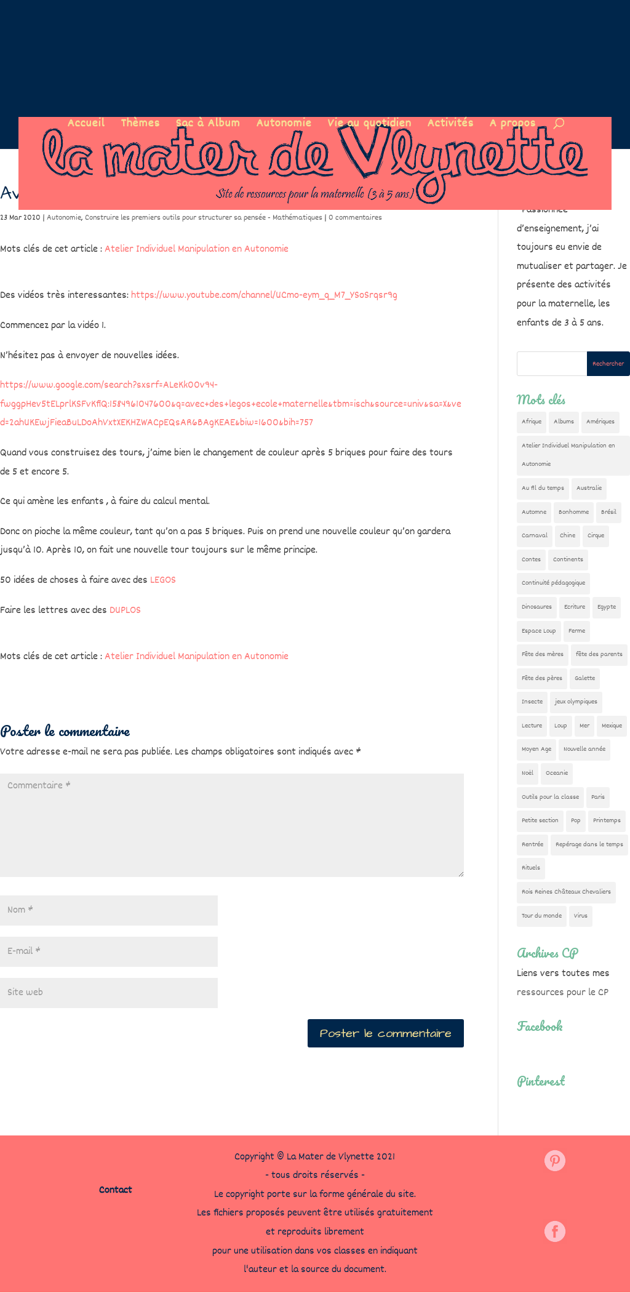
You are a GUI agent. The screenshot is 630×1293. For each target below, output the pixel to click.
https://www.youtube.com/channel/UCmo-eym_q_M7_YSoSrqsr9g (264, 295)
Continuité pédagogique (553, 583)
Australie (589, 488)
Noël (527, 773)
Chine (567, 535)
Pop (576, 820)
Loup (560, 726)
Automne (534, 512)
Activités (451, 125)
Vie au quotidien (370, 125)
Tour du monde (542, 916)
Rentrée (532, 844)
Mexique (612, 726)
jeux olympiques (576, 702)
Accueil (86, 125)
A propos (513, 125)
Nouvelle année (584, 749)
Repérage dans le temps (589, 844)
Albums (564, 422)
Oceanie (557, 773)
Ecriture (574, 607)
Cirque (596, 535)
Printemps (607, 820)
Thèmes (140, 125)
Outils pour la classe (550, 797)
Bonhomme (574, 512)
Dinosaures (537, 607)
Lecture (532, 726)
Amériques (600, 422)
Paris (598, 797)
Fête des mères (543, 654)
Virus (581, 916)
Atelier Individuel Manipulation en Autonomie (197, 249)
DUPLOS (125, 610)
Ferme (576, 631)
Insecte (532, 702)
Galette (585, 678)
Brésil (608, 512)
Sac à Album (208, 125)
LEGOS (163, 580)
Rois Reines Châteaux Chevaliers (566, 892)
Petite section (540, 820)
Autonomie (284, 125)
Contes (531, 559)
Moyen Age (536, 749)
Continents (568, 559)
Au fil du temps (543, 488)
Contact (115, 1190)
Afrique (531, 422)
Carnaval (535, 535)
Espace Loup (539, 631)
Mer (584, 726)
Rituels (531, 868)
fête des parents (599, 654)
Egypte (606, 607)
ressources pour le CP (562, 993)
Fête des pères (542, 678)
